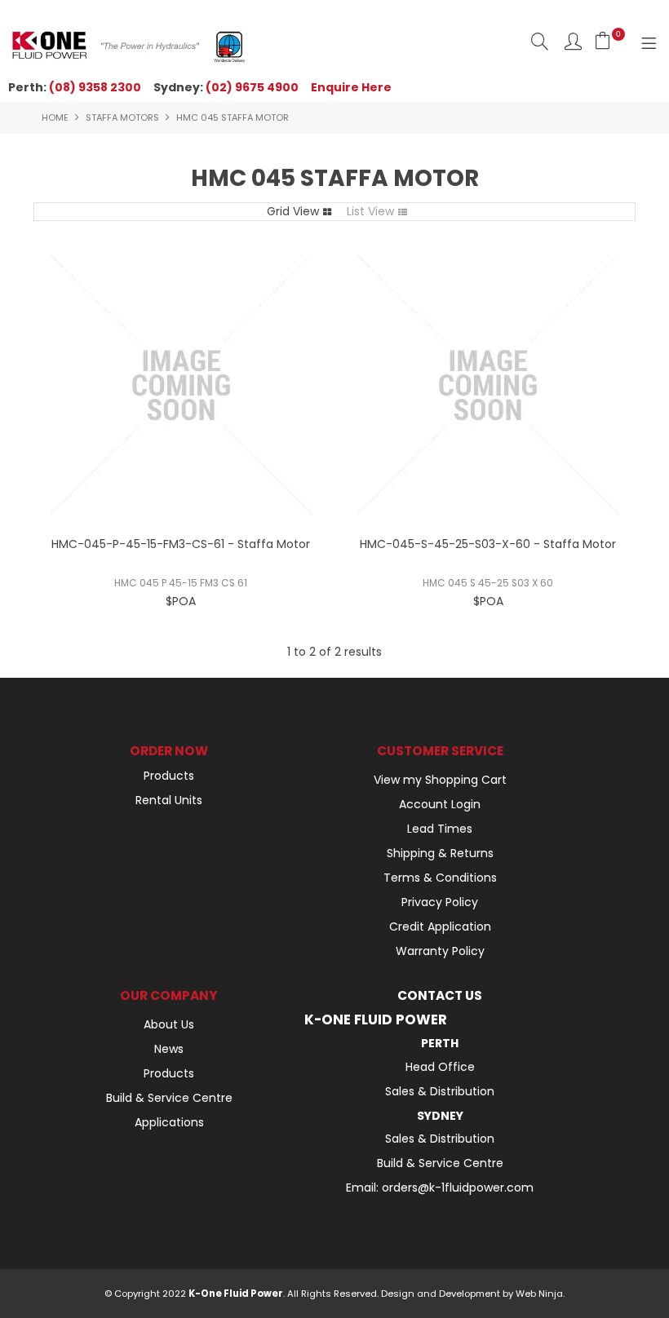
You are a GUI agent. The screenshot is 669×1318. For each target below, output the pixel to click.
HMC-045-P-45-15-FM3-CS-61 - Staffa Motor (180, 544)
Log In (573, 41)
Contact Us (439, 995)
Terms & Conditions (440, 877)
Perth (440, 1043)
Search (539, 41)
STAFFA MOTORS (122, 117)
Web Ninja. (540, 1293)
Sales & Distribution (439, 1091)
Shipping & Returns (440, 853)
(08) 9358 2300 (95, 87)
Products (169, 775)
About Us (169, 1024)
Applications (169, 1122)
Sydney (440, 1116)
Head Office (440, 1067)
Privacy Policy (439, 902)
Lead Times (439, 828)
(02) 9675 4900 (252, 87)
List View (370, 211)
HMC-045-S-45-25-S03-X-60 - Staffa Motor (488, 544)
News (169, 1049)
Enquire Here (351, 87)
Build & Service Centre (169, 1098)
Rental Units (168, 800)
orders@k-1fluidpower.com (458, 1187)
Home (55, 117)
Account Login (440, 804)
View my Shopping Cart (440, 780)
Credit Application (440, 926)
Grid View (293, 211)
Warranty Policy (440, 951)
